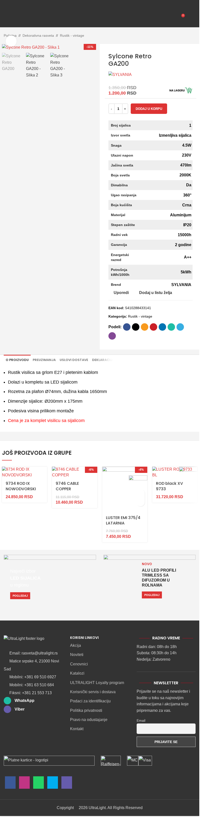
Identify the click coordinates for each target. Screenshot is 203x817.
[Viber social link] (112, 336)
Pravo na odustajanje (88, 720)
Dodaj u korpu (149, 109)
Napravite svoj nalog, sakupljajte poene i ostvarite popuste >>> (82, 2)
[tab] (17, 360)
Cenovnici (79, 664)
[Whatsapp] (38, 784)
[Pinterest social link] (153, 327)
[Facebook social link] (126, 327)
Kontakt (76, 729)
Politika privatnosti (86, 710)
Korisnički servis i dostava (93, 692)
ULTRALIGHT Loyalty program (97, 683)
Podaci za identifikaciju (90, 701)
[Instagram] (24, 784)
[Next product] (193, 36)
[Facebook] (10, 784)
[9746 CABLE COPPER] (74, 472)
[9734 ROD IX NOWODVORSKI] (24, 472)
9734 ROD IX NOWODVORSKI (21, 486)
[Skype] (52, 784)
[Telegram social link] (180, 327)
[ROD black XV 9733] (175, 472)
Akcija (75, 645)
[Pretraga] (19, 17)
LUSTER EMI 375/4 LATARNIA (123, 520)
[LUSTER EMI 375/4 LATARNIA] (125, 489)
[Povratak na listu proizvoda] (187, 36)
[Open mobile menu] (8, 17)
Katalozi (77, 673)
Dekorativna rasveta (38, 35)
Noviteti (76, 655)
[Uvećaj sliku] (11, 41)
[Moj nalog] (191, 17)
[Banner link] (50, 580)
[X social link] (135, 327)
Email (141, 720)
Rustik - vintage (72, 35)
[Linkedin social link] (162, 327)
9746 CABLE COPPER (67, 486)
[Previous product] (181, 36)
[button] (140, 493)
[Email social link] (144, 327)
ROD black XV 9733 (169, 486)
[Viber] (67, 784)
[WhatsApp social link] (171, 327)
